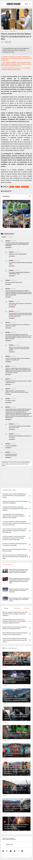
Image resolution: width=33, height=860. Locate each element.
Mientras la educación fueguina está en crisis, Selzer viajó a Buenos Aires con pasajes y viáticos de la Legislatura (18, 571)
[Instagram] (6, 851)
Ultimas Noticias (13, 31)
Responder (8, 247)
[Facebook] (3, 851)
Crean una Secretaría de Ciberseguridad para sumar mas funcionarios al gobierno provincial (15, 698)
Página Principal (9, 844)
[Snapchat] (18, 851)
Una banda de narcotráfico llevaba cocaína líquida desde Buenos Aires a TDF (16, 735)
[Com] (22, 851)
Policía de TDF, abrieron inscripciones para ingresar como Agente (16, 209)
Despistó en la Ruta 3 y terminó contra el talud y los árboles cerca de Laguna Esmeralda (19, 590)
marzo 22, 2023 (13, 240)
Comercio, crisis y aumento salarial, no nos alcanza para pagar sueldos (16, 223)
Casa (2, 31)
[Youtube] (11, 851)
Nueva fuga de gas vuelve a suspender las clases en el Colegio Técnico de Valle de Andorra (19, 599)
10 (4, 821)
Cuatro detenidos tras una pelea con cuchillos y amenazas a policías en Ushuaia (16, 716)
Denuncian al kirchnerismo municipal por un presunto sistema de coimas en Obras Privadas (16, 662)
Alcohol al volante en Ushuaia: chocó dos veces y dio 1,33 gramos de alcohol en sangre (16, 680)
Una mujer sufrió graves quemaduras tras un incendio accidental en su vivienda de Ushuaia (16, 826)
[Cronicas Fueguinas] (14, 4)
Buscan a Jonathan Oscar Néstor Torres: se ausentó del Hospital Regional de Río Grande (15, 68)
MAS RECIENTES (8, 564)
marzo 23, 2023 (16, 345)
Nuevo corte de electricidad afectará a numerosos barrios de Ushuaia (15, 790)
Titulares (6, 31)
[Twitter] (14, 851)
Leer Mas (5, 667)
